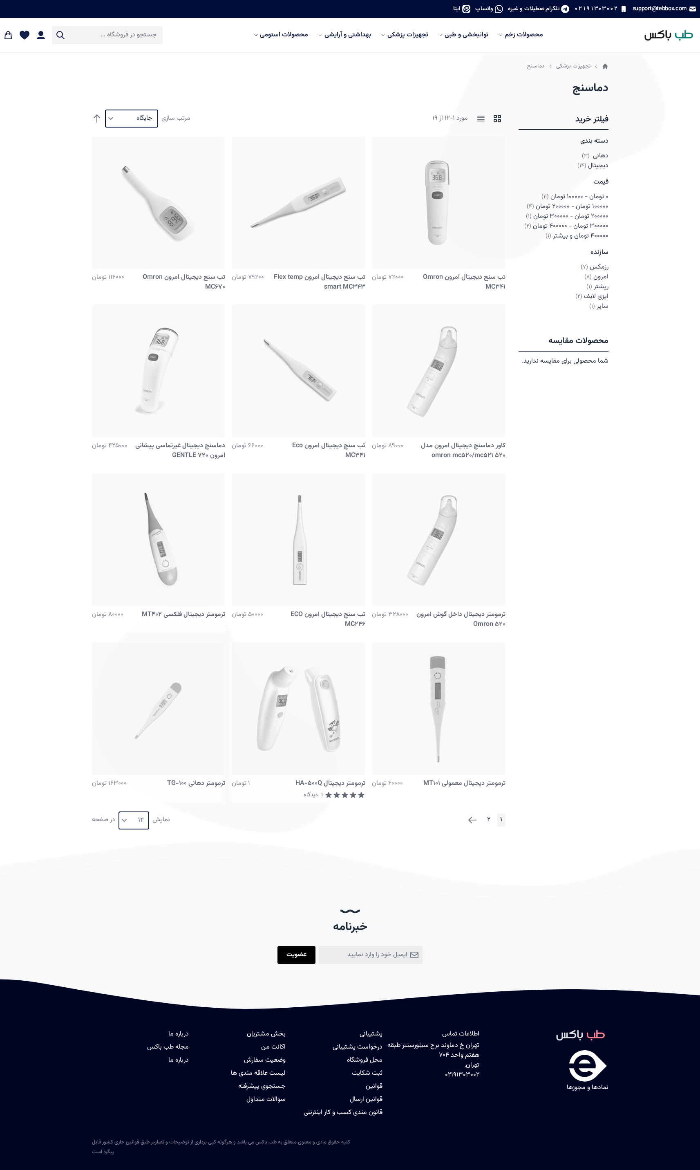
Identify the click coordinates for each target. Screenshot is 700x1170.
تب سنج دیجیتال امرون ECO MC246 (328, 620)
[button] (563, 120)
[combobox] (107, 35)
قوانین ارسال (366, 1099)
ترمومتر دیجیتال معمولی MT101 (464, 783)
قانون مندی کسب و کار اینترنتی (343, 1112)
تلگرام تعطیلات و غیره (533, 8)
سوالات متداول (266, 1099)
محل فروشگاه (364, 1060)
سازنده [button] (599, 252)
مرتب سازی (175, 118)
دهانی (595, 156)
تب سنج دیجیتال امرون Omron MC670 (184, 282)
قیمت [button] (600, 182)
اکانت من (273, 1047)
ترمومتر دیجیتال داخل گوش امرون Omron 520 (460, 620)
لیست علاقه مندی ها (258, 1073)
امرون (596, 277)
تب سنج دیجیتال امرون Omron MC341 (464, 282)
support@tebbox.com (660, 8)
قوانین (374, 1086)
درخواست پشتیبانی (357, 1047)
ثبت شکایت (367, 1073)
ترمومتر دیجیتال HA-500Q (330, 783)
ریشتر (597, 287)
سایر (598, 306)
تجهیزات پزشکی (573, 66)
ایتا (457, 8)
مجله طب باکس (168, 1047)
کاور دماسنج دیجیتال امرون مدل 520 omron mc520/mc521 (463, 451)
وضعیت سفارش (265, 1060)
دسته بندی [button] (594, 141)
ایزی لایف (591, 296)
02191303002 (595, 8)
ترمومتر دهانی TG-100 (196, 783)
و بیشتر (577, 236)
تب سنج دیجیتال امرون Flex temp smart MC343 (319, 282)
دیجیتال (592, 166)
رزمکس (594, 267)
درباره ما (178, 1060)
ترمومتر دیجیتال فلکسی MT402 (183, 615)
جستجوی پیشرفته (262, 1086)
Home (605, 66)
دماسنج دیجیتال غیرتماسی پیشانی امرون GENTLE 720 (180, 451)
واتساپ (484, 8)
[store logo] (665, 35)
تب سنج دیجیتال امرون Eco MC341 (328, 451)
